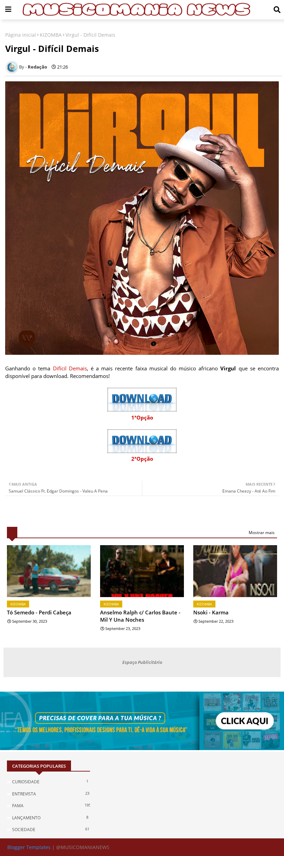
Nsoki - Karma (211, 612)
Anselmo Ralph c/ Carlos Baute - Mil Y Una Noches (140, 616)
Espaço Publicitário (142, 662)
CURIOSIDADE (50, 781)
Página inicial (20, 34)
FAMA (51, 805)
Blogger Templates (29, 847)
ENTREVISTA (50, 794)
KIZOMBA (51, 34)
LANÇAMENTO (50, 817)
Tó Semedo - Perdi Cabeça (39, 612)
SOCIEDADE (50, 829)
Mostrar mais (262, 532)
